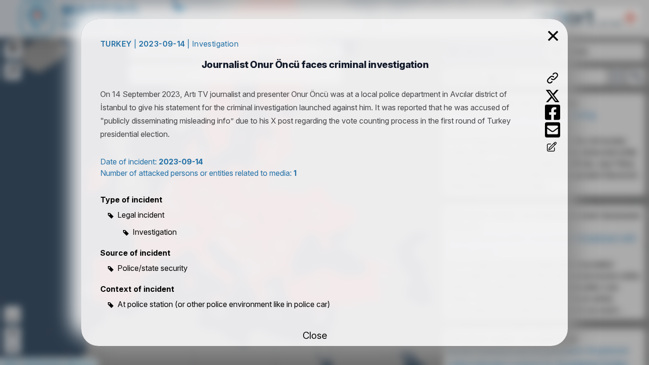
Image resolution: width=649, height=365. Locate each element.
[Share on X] (552, 96)
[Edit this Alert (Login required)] (552, 147)
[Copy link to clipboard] (552, 78)
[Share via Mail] (552, 130)
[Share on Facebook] (552, 112)
